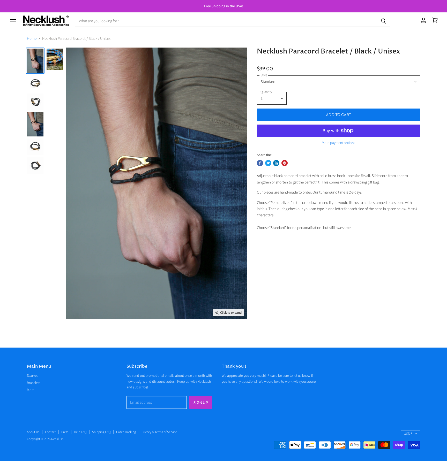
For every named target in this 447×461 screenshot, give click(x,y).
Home (31, 38)
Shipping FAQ (101, 432)
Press (64, 432)
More (30, 390)
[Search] (383, 21)
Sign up (200, 402)
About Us (33, 432)
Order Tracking (126, 432)
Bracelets (33, 383)
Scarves (32, 375)
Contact (50, 432)
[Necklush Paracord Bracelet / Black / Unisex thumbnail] (35, 60)
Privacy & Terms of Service (159, 432)
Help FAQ (80, 432)
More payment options (338, 143)
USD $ (408, 433)
